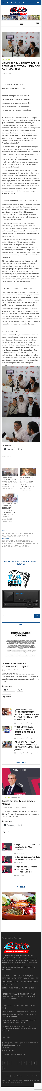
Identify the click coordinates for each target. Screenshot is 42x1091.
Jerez (3, 660)
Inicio (7, 1076)
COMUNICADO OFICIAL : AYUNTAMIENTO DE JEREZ (15, 665)
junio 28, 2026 (20, 875)
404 (27, 1076)
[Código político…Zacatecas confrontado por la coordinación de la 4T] (7, 869)
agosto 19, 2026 (7, 670)
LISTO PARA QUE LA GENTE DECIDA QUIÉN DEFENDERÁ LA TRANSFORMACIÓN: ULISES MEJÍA (20, 977)
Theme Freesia (28, 1080)
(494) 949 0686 (8, 1051)
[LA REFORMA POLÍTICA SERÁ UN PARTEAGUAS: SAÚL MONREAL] (10, 472)
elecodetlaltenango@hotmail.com (13, 1054)
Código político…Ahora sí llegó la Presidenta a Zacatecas (27, 858)
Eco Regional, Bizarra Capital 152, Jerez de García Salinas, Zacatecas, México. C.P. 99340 (20, 1045)
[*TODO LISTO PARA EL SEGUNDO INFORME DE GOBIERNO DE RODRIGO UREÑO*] (7, 729)
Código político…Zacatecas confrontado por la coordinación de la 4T (25, 869)
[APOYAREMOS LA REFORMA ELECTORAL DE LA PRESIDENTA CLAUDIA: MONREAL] (28, 472)
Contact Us (35, 1076)
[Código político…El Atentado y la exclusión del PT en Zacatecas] (7, 847)
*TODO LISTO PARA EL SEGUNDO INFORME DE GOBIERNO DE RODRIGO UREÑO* (24, 731)
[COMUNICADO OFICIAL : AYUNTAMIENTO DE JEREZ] (21, 643)
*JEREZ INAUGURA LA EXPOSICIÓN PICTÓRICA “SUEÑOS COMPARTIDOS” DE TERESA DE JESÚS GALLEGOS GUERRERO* (26, 714)
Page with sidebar (17, 1076)
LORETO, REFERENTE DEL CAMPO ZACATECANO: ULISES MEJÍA (20, 983)
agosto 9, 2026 (20, 853)
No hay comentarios (21, 670)
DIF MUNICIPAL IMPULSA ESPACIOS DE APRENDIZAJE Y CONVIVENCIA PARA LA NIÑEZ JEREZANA (26, 746)
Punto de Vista (15, 798)
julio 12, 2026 (19, 863)
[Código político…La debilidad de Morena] (21, 781)
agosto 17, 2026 (7, 807)
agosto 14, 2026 (20, 753)
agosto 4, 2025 (7, 73)
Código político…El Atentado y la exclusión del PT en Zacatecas (27, 847)
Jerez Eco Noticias (8, 1080)
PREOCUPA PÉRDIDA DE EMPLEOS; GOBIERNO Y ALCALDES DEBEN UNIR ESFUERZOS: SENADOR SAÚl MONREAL (10, 510)
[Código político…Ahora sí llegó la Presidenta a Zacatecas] (7, 859)
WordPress (36, 1080)
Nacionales (6, 59)
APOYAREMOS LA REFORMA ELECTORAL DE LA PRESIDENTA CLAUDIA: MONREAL (27, 482)
